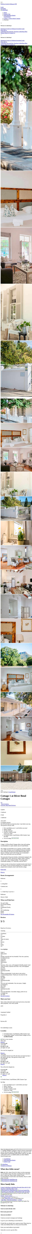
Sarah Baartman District (9, 15)
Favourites (3, 8)
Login (22, 28)
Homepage (3, 28)
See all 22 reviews (5, 996)
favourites (18, 28)
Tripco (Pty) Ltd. (7, 1197)
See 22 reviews (5, 804)
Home (5, 12)
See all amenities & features (7, 914)
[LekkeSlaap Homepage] (4, 10)
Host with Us (25, 1187)
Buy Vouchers (15, 31)
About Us (6, 33)
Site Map (2, 1195)
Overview (3, 805)
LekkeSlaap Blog (23, 31)
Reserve (3, 872)
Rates (9, 805)
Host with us (4, 30)
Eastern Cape (7, 14)
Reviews (13, 805)
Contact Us (12, 33)
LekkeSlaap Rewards (6, 31)
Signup (2, 33)
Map (7, 805)
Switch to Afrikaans (11, 28)
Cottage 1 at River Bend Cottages (12, 18)
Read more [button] (3, 869)
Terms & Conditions (8, 1195)
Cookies (20, 1199)
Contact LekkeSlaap (6, 1187)
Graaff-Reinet (7, 17)
